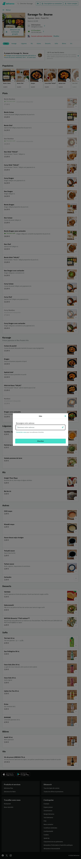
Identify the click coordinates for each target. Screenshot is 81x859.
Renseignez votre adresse (25, 423)
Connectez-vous (21, 432)
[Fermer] (65, 416)
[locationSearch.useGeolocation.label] (62, 427)
